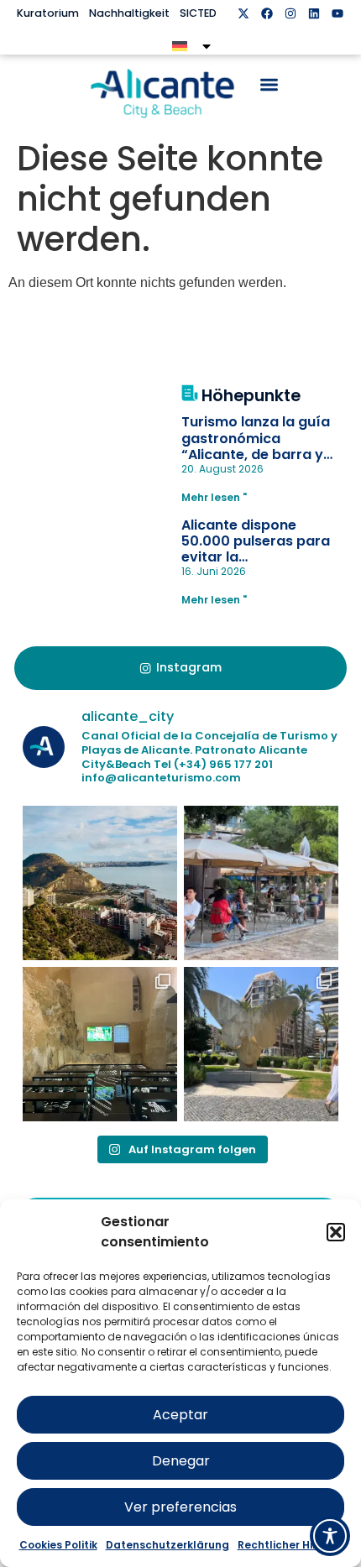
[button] (335, 1232)
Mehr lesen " (214, 497)
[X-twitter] (243, 13)
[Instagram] (290, 13)
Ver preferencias (180, 1507)
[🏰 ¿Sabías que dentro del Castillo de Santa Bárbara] (100, 1044)
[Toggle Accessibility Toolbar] (329, 1535)
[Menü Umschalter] (269, 84)
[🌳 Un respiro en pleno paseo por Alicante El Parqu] (261, 883)
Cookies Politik (58, 1545)
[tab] (180, 668)
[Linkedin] (314, 13)
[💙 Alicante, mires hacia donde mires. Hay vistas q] (100, 883)
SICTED (198, 13)
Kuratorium (48, 13)
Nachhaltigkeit (129, 13)
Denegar (181, 1460)
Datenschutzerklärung (167, 1545)
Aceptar (180, 1414)
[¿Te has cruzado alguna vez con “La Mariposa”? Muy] (261, 1044)
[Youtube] (337, 13)
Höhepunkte (251, 395)
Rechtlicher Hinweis (290, 1545)
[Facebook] (267, 13)
